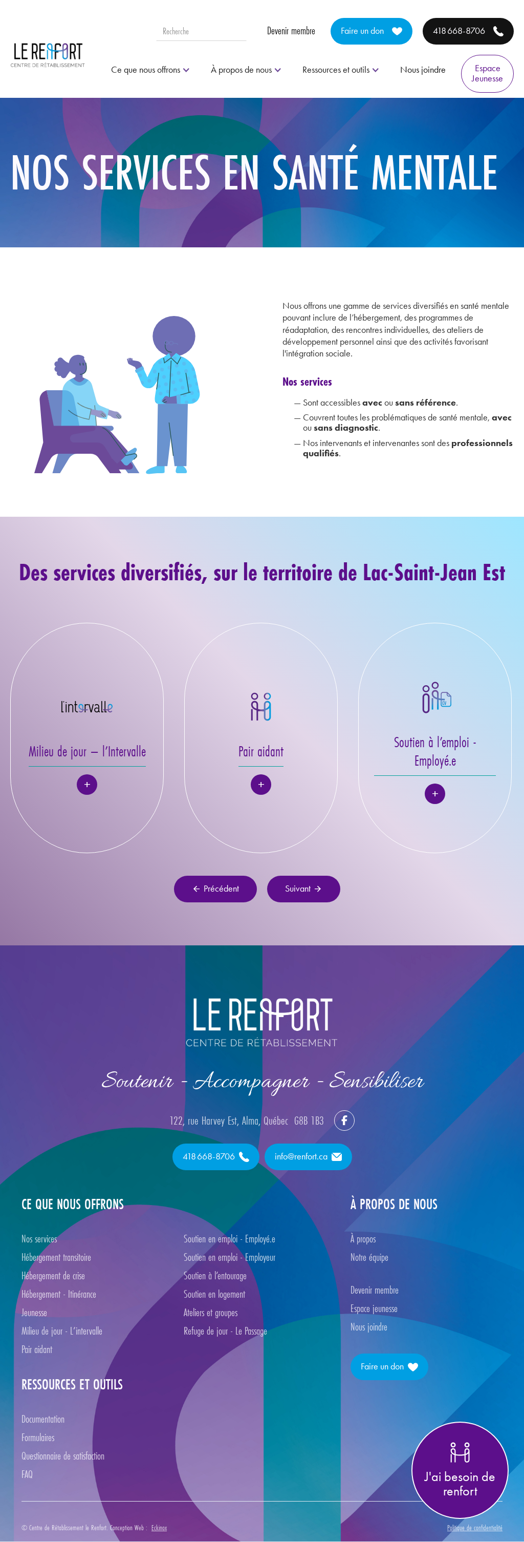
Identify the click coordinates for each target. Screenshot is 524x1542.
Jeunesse (34, 1312)
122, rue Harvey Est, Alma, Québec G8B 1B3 (246, 1120)
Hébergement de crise (53, 1276)
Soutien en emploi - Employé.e (229, 1239)
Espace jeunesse (374, 1308)
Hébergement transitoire (56, 1257)
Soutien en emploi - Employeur (229, 1257)
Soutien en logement (214, 1294)
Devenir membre (291, 30)
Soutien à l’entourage (215, 1276)
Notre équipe (369, 1257)
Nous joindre (423, 69)
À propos (363, 1239)
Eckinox (159, 1527)
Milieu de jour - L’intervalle (61, 1331)
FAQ (27, 1474)
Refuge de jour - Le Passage (227, 1331)
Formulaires (37, 1437)
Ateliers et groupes (210, 1312)
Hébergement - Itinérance (58, 1294)
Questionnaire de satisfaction (62, 1456)
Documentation (42, 1419)
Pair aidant (36, 1349)
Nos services (39, 1239)
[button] (151, 70)
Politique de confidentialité (475, 1527)
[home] (47, 55)
